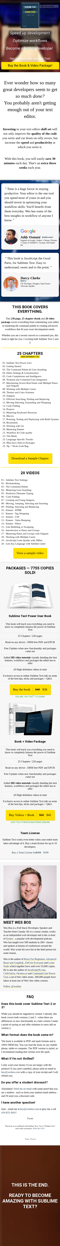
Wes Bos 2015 (39, 1128)
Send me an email (23, 1088)
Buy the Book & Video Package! (30, 65)
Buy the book (30, 689)
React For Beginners (34, 959)
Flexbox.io (21, 973)
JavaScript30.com (36, 970)
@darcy (23, 281)
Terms (27, 1139)
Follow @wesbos (12, 986)
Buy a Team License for (30, 852)
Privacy (33, 1139)
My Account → (49, 6)
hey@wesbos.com (10, 1072)
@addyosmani (47, 237)
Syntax (9, 938)
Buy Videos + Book (30, 815)
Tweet (30, 1118)
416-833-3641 (8, 1112)
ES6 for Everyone (34, 962)
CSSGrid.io (9, 973)
